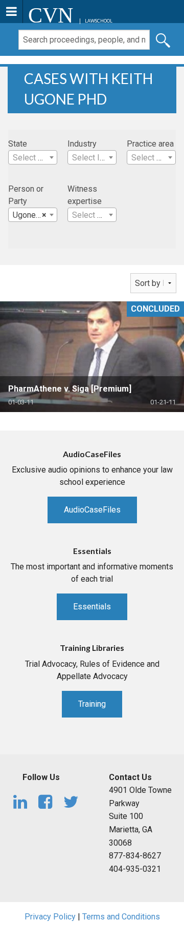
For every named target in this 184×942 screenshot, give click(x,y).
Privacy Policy (50, 916)
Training (92, 704)
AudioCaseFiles (92, 510)
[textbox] (33, 158)
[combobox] (32, 157)
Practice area (150, 144)
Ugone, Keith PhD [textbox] (35, 215)
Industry (82, 144)
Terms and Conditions (121, 916)
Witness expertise (84, 195)
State (17, 144)
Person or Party (25, 195)
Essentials (92, 606)
